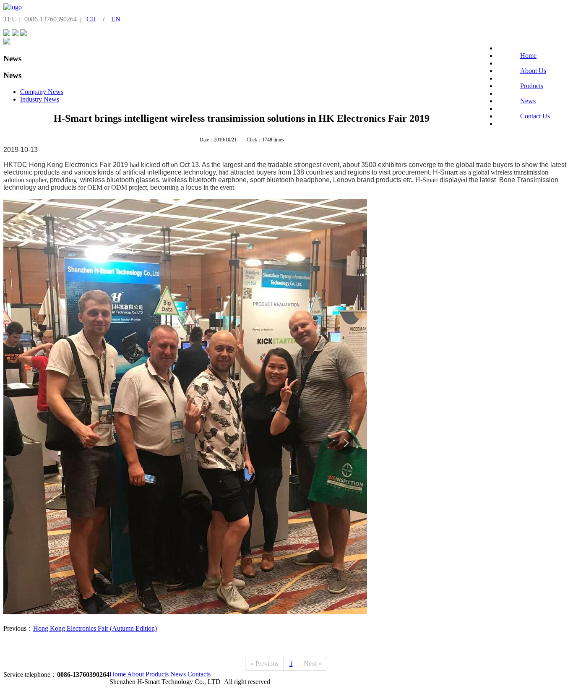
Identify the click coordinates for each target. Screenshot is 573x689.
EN (115, 19)
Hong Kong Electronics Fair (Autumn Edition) (95, 628)
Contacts (199, 674)
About (135, 674)
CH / (97, 19)
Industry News (39, 99)
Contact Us (535, 116)
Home (528, 55)
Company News (41, 91)
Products (531, 85)
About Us (533, 70)
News (528, 100)
